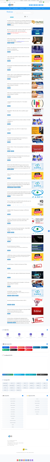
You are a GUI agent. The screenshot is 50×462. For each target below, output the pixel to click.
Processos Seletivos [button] (36, 8)
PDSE (8, 169)
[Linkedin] (37, 5)
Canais (41, 0)
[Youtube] (33, 5)
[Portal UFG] (10, 5)
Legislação (38, 0)
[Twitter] (29, 5)
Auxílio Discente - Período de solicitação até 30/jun (17, 264)
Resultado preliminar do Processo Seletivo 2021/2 (16, 300)
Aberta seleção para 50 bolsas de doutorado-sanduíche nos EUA (19, 173)
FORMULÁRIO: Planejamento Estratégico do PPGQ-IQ (18, 210)
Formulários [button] (15, 8)
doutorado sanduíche (10, 187)
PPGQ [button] (10, 8)
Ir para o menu (8, 2)
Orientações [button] (28, 8)
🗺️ (23, 460)
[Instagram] (34, 5)
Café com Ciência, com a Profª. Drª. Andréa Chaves (17, 128)
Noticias (9, 42)
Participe (29, 0)
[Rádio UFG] (41, 5)
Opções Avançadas (30, 13)
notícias (9, 313)
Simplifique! (21, 0)
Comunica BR (25, 0)
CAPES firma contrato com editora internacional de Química (18, 255)
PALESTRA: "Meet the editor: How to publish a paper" (17, 110)
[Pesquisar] (32, 13)
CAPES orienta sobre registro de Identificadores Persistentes (18, 273)
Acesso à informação (33, 0)
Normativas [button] (22, 8)
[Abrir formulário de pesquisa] (42, 8)
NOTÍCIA (9, 295)
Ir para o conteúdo (3, 2)
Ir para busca (12, 2)
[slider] (25, 459)
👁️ (32, 460)
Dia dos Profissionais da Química (13, 246)
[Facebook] (31, 5)
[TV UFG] (42, 5)
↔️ (30, 460)
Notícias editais (10, 322)
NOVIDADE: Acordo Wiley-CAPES (14, 291)
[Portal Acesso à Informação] (25, 450)
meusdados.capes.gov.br (20, 41)
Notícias (9, 24)
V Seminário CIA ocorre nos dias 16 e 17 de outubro (17, 101)
